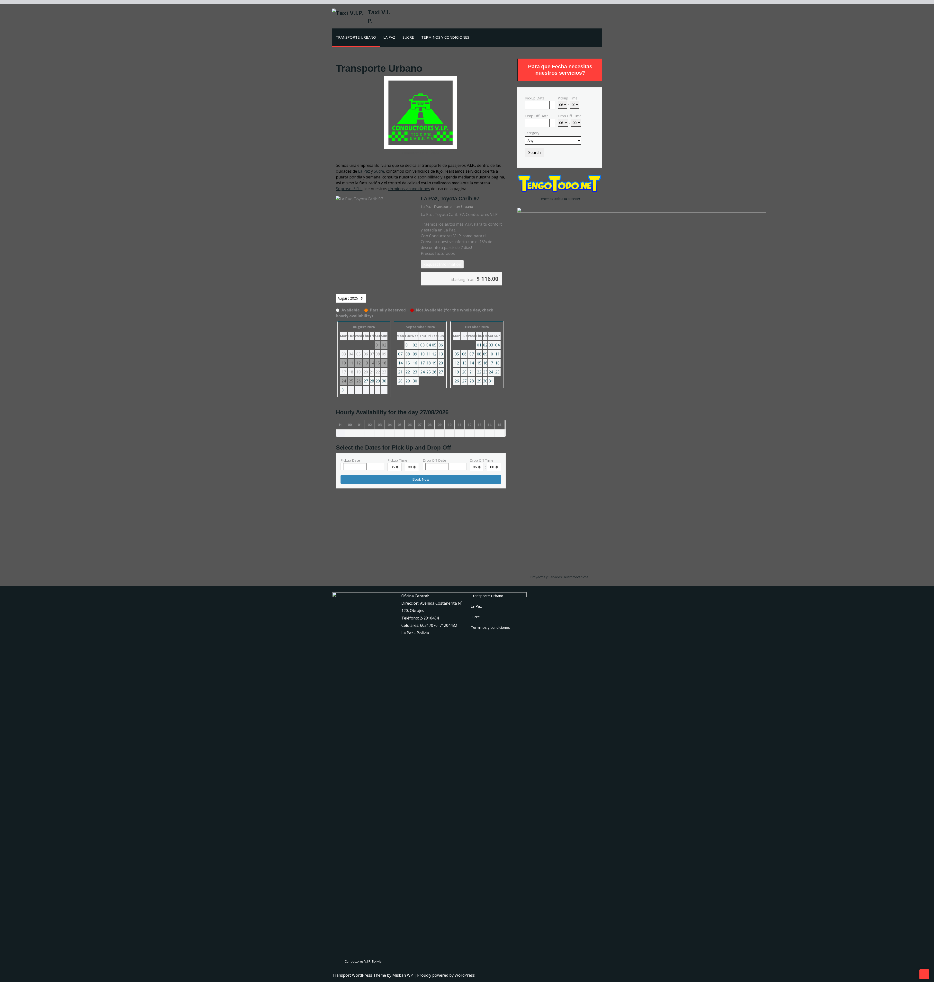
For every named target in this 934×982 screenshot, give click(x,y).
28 (372, 381)
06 (441, 345)
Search (534, 152)
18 (428, 363)
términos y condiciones (409, 188)
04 (428, 345)
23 (415, 372)
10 (422, 354)
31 (343, 390)
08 (407, 354)
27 (366, 381)
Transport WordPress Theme (359, 975)
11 (428, 354)
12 (434, 354)
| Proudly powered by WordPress (444, 975)
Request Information (442, 264)
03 (422, 345)
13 (441, 354)
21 (400, 372)
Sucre (408, 37)
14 (400, 363)
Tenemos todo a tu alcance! (559, 198)
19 (434, 363)
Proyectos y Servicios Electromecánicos (559, 577)
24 (422, 372)
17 (422, 363)
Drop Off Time (481, 460)
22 (407, 372)
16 (415, 363)
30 (384, 381)
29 (378, 381)
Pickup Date (350, 460)
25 (428, 372)
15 (407, 363)
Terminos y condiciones (445, 37)
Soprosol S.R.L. (349, 188)
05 (434, 345)
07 (400, 354)
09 (415, 354)
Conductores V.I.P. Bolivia (363, 961)
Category (531, 133)
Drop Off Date (434, 460)
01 (407, 345)
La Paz (389, 37)
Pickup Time (397, 460)
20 (441, 363)
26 (434, 372)
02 (415, 345)
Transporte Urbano (356, 37)
